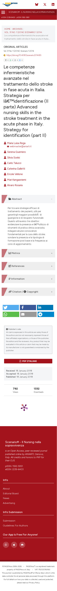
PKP (38, 457)
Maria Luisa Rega (16, 143)
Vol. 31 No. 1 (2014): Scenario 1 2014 (23, 32)
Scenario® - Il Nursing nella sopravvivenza (31, 12)
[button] (11, 307)
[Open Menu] (3, 12)
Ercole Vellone (15, 174)
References (17, 266)
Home (7, 29)
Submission (9, 520)
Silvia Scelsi (13, 157)
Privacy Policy (34, 583)
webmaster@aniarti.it (21, 146)
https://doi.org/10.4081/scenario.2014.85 (24, 55)
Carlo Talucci (14, 163)
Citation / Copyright (25, 291)
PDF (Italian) (29, 361)
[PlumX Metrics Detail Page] (28, 407)
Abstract (16, 199)
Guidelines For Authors (15, 525)
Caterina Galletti (16, 168)
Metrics (15, 253)
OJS (12, 460)
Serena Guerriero (16, 151)
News (6, 498)
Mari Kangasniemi (16, 179)
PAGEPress (30, 566)
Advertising (9, 503)
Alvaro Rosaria (15, 185)
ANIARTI (29, 454)
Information (18, 278)
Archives (17, 29)
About (6, 488)
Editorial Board (10, 493)
